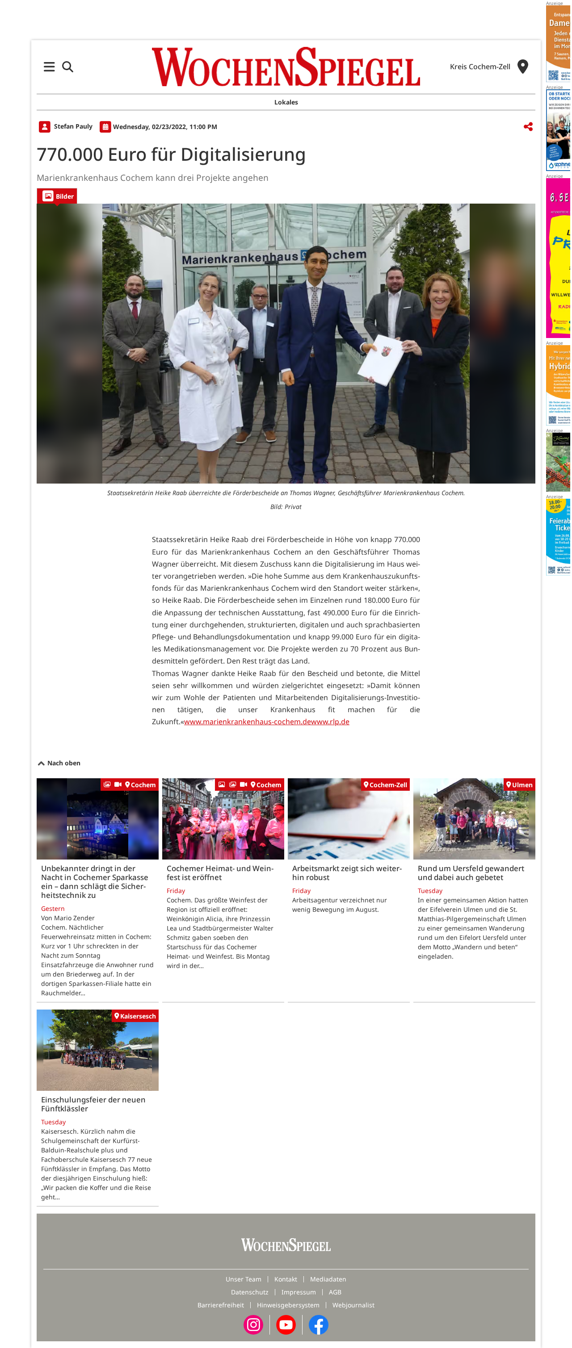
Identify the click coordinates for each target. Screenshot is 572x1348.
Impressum (299, 1292)
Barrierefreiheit (221, 1305)
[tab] (57, 196)
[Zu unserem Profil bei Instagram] (253, 1323)
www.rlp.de (330, 721)
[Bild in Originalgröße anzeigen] (286, 344)
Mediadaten (328, 1279)
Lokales (286, 102)
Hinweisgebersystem (288, 1305)
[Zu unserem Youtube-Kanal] (286, 1323)
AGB (335, 1292)
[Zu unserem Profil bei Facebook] (318, 1323)
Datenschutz (250, 1292)
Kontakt (285, 1279)
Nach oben (63, 763)
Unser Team (243, 1279)
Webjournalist (353, 1305)
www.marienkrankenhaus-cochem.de (247, 721)
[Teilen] (528, 127)
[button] (49, 67)
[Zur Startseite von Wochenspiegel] (286, 66)
